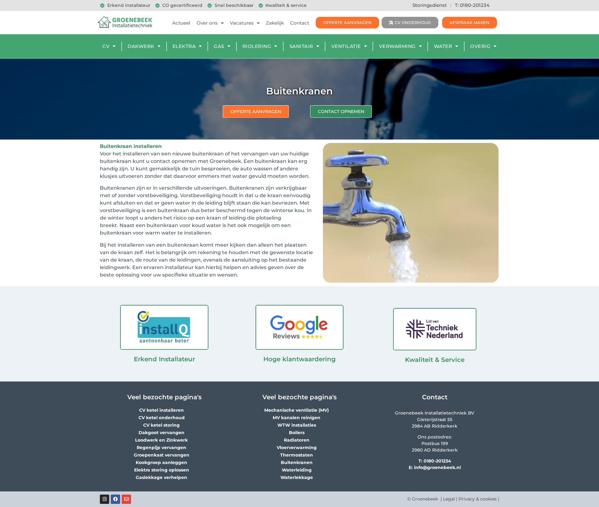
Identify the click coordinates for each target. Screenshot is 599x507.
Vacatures (242, 23)
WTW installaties (296, 425)
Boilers (296, 432)
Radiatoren (296, 440)
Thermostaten (296, 455)
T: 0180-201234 (472, 5)
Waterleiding (297, 470)
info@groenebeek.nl (437, 467)
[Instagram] (104, 499)
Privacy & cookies (478, 499)
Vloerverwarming (297, 447)
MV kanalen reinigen (296, 417)
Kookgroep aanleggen (161, 462)
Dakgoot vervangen (161, 432)
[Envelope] (126, 499)
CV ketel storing (161, 425)
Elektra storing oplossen (161, 470)
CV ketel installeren (161, 410)
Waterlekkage (296, 477)
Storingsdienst (429, 5)
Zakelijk (275, 23)
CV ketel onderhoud (162, 417)
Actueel (181, 23)
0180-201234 (437, 461)
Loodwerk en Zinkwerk (161, 440)
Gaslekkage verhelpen (161, 477)
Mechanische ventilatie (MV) (296, 410)
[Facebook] (115, 499)
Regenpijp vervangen (161, 447)
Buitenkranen (297, 462)
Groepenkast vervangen (161, 455)
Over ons (207, 23)
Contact (299, 23)
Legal (449, 499)
